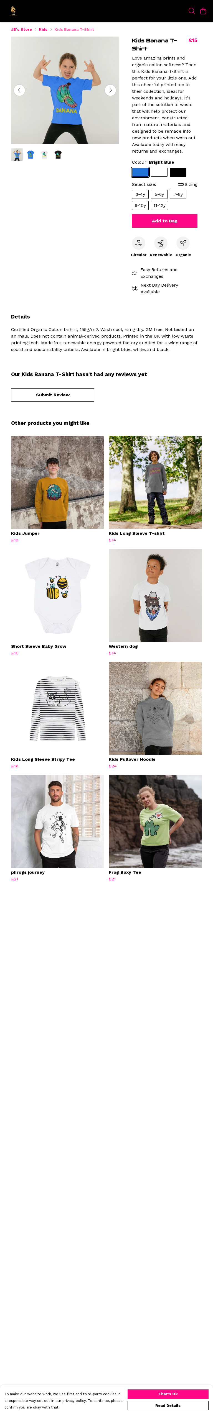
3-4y (140, 194)
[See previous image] (19, 90)
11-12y (159, 205)
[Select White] (159, 172)
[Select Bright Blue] (140, 172)
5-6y (159, 194)
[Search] (191, 11)
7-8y (178, 194)
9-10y (140, 205)
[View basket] (203, 11)
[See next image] (110, 90)
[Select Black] (178, 172)
